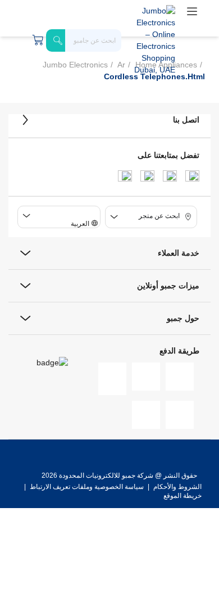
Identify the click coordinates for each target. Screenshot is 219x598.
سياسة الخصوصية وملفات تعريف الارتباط (87, 487)
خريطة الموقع (182, 496)
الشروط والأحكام (177, 487)
